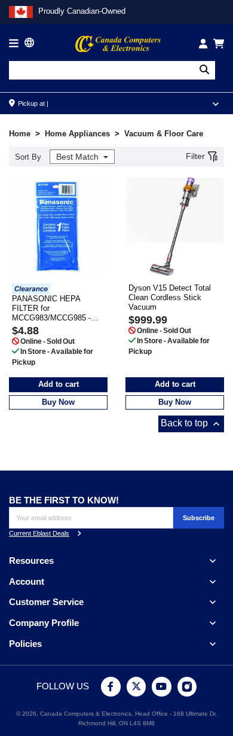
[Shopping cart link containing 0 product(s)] (218, 43)
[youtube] (161, 687)
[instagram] (187, 687)
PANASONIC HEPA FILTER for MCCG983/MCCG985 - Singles (51, 308)
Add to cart (58, 384)
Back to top (191, 424)
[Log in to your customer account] (203, 43)
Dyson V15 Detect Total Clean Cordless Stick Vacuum (169, 297)
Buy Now (58, 402)
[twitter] (136, 687)
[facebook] (111, 687)
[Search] (204, 70)
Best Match (78, 156)
